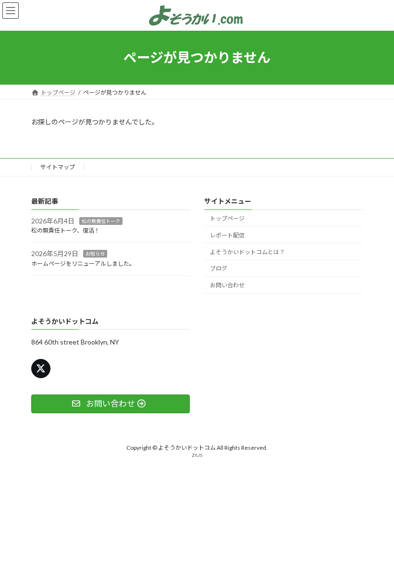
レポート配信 (227, 235)
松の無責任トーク (101, 220)
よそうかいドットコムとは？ (247, 251)
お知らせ (95, 254)
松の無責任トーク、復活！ (65, 230)
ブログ (218, 268)
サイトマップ (57, 167)
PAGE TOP (376, 540)
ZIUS (197, 455)
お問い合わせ (227, 285)
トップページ (227, 218)
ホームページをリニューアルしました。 (83, 263)
